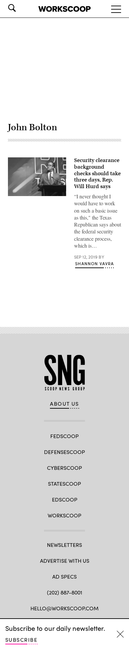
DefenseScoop (64, 451)
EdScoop (64, 499)
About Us (64, 403)
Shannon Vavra (94, 263)
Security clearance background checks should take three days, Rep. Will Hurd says (97, 173)
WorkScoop (64, 515)
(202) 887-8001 (64, 592)
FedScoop (64, 435)
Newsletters (64, 544)
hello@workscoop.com (64, 608)
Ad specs (64, 576)
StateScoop (64, 483)
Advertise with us (64, 560)
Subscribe (21, 639)
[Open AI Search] (21, 8)
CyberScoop (64, 467)
